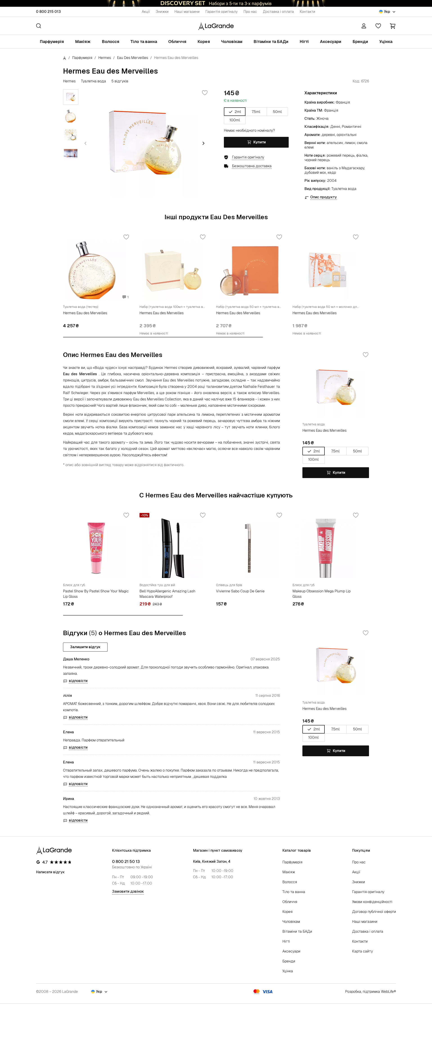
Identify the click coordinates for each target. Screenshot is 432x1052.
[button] (392, 25)
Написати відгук (50, 872)
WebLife (387, 991)
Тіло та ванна (143, 41)
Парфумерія (52, 41)
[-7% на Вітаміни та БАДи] (216, 3)
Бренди (360, 41)
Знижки (162, 11)
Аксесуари (330, 41)
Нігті (304, 41)
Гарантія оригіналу (221, 11)
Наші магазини (187, 11)
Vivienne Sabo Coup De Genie (240, 591)
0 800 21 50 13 (126, 861)
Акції (146, 11)
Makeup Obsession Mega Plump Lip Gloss (321, 594)
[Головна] (64, 58)
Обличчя (177, 41)
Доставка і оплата (278, 11)
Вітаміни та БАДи (271, 41)
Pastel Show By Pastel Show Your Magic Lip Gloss (96, 594)
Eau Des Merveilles (132, 57)
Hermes (104, 57)
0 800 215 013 (48, 11)
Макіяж (83, 41)
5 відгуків (119, 81)
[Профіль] (363, 26)
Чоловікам (231, 41)
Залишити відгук (85, 647)
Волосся (110, 41)
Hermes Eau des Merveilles (85, 313)
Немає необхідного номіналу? (249, 130)
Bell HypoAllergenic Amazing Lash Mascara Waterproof (167, 594)
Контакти (307, 11)
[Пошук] (38, 25)
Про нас (250, 11)
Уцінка (385, 41)
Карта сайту (362, 951)
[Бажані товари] (378, 26)
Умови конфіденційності (372, 901)
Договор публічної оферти (374, 911)
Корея (204, 41)
